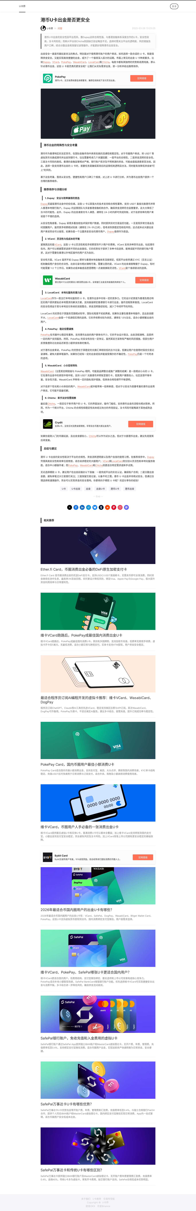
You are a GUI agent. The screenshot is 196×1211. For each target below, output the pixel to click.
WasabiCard (79, 62)
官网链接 (141, 78)
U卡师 (22, 6)
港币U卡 (115, 488)
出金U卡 (100, 488)
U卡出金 (76, 488)
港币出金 (129, 488)
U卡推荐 (97, 1198)
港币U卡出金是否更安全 (65, 20)
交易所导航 (109, 1198)
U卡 (64, 488)
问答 (60, 28)
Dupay (46, 62)
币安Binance (103, 1206)
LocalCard (94, 62)
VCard (55, 62)
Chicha (105, 62)
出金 (88, 488)
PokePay (66, 62)
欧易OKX (90, 1206)
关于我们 (85, 1198)
